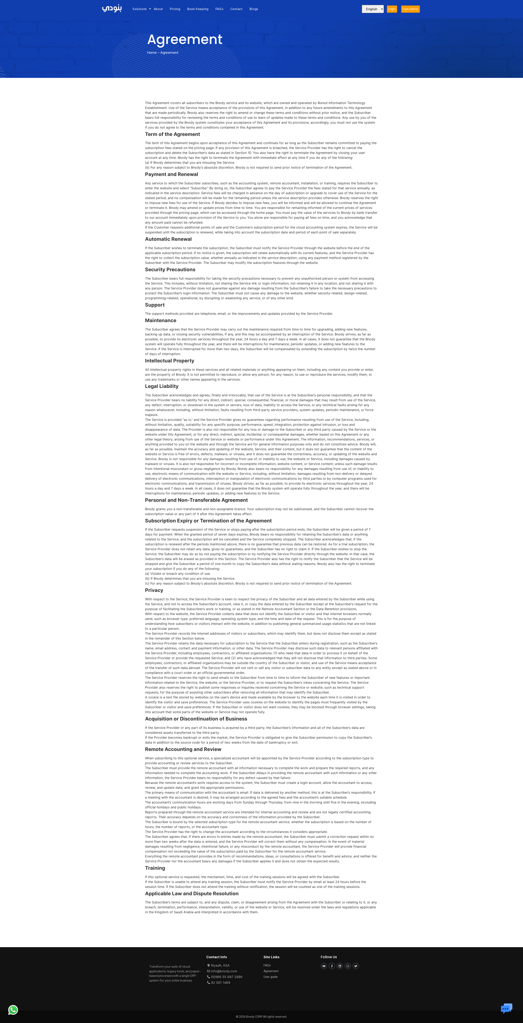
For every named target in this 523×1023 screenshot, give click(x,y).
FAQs (267, 965)
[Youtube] (324, 966)
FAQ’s (220, 9)
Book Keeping (198, 9)
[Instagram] (348, 966)
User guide (271, 977)
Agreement (271, 971)
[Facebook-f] (332, 966)
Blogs (254, 9)
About (158, 9)
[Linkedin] (340, 966)
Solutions (140, 9)
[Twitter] (356, 966)
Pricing (175, 9)
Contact (236, 9)
